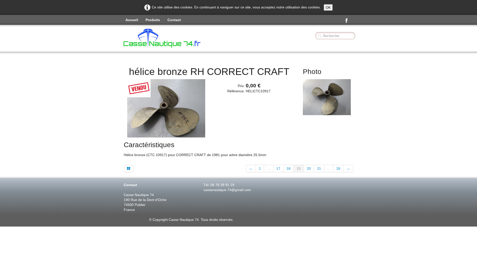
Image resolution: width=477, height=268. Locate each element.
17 (278, 168)
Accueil (131, 20)
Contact (174, 20)
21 (319, 168)
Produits (153, 20)
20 (309, 168)
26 (338, 168)
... (268, 168)
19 (299, 168)
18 (288, 168)
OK (328, 7)
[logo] (175, 38)
